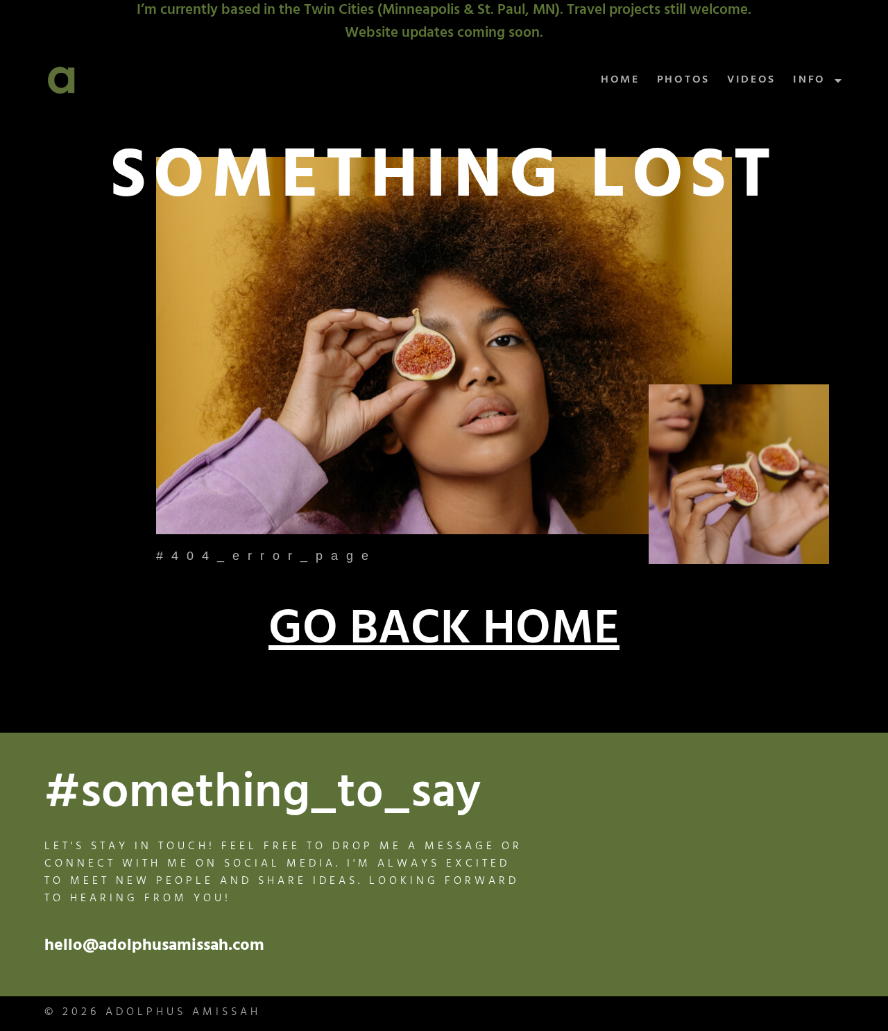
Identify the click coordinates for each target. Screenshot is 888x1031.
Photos (683, 81)
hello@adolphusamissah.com (154, 947)
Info (809, 81)
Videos (751, 81)
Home (620, 81)
